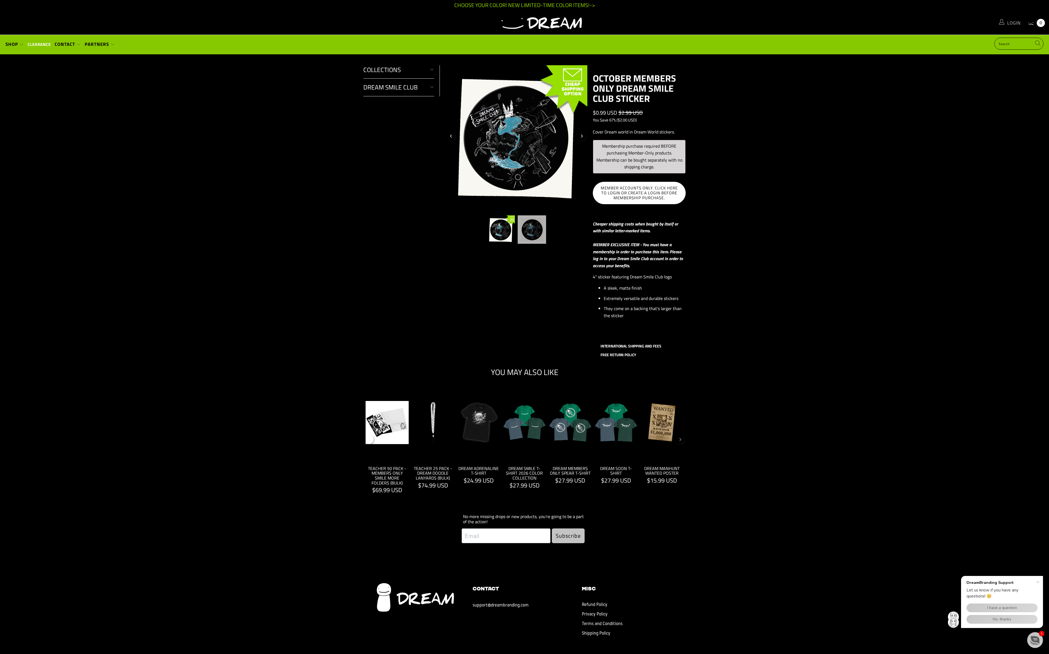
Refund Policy (594, 605)
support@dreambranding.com (501, 605)
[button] (1035, 640)
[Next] (581, 136)
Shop (12, 44)
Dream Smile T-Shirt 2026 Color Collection (524, 422)
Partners (97, 44)
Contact (65, 44)
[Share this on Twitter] (619, 332)
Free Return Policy (618, 355)
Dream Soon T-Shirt (616, 422)
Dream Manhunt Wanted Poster (661, 422)
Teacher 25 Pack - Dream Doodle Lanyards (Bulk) (433, 422)
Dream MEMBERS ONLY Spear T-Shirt (570, 422)
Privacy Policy (595, 614)
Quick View (524, 435)
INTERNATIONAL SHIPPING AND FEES (630, 346)
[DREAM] (524, 21)
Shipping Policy (596, 633)
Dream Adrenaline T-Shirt (478, 422)
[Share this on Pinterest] (628, 332)
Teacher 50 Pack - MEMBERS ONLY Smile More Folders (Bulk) (387, 422)
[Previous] (451, 136)
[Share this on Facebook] (609, 332)
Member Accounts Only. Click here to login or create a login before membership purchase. (639, 193)
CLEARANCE (39, 44)
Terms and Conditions (602, 624)
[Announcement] (524, 5)
